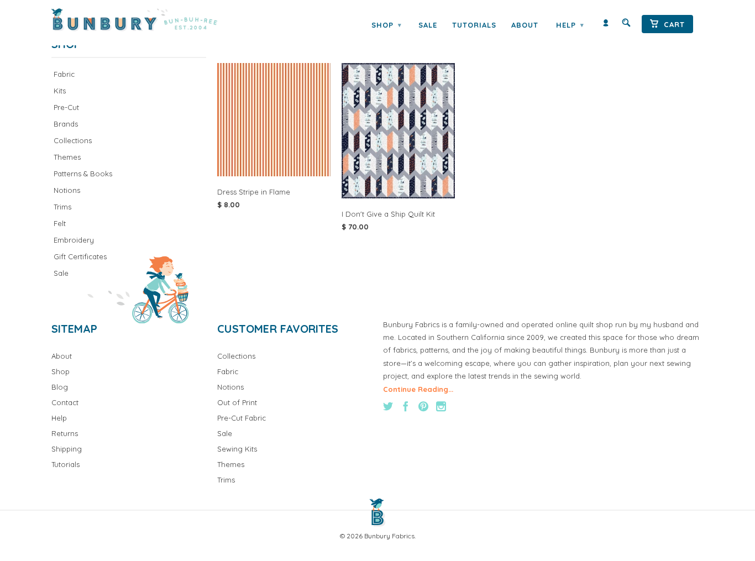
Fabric (64, 74)
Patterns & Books (83, 173)
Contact (64, 402)
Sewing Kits (237, 448)
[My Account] (606, 25)
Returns (64, 433)
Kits (60, 90)
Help (570, 24)
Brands (66, 123)
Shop (386, 24)
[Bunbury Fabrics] (149, 20)
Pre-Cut (66, 107)
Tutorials (474, 24)
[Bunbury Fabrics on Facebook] (406, 406)
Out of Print (237, 402)
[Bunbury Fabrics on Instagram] (441, 406)
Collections (73, 140)
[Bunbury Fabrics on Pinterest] (423, 406)
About (524, 24)
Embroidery (74, 239)
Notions (67, 190)
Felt (60, 223)
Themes (67, 157)
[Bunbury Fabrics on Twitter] (388, 406)
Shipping (66, 448)
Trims (62, 206)
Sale (427, 24)
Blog (59, 386)
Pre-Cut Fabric (241, 417)
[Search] (626, 25)
